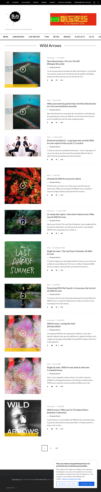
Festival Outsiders (65, 2)
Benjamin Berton (55, 67)
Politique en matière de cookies (71, 479)
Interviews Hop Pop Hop (82, 2)
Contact (52, 2)
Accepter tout (86, 484)
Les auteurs (26, 2)
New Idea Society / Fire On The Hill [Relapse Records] (63, 62)
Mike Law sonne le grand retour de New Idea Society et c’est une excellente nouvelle (71, 105)
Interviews (50, 211)
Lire (62, 80)
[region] (75, 474)
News (49, 100)
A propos (15, 2)
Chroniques (51, 58)
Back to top (10, 488)
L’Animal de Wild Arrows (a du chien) (64, 178)
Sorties (35, 2)
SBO (8, 2)
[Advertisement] (50, 461)
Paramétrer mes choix (67, 484)
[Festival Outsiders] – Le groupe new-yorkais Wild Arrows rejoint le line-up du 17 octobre (70, 141)
